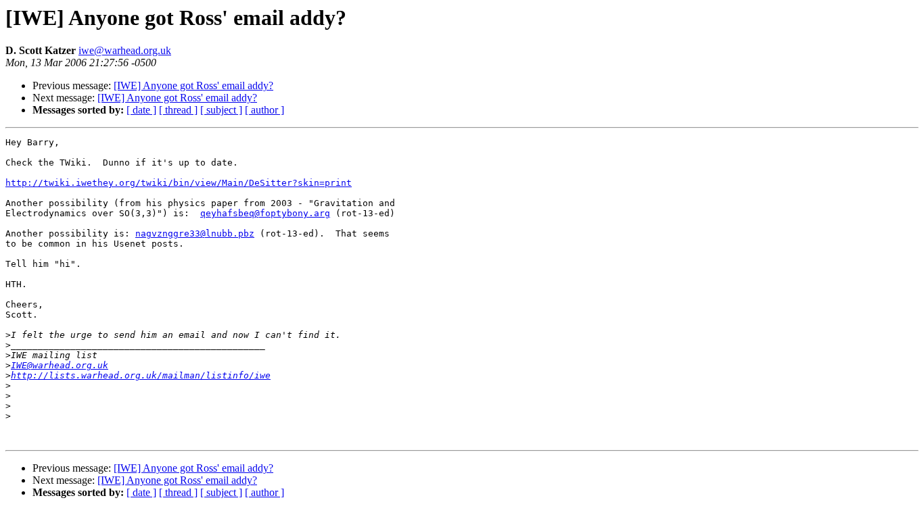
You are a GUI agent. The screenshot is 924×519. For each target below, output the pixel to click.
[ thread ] (178, 110)
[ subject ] (221, 110)
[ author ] (264, 110)
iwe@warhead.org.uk (124, 50)
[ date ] (141, 110)
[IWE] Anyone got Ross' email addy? (193, 85)
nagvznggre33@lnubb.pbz (194, 233)
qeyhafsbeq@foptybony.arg (265, 213)
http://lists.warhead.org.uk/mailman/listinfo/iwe (141, 375)
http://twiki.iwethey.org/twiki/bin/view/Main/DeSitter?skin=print (178, 183)
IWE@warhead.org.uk (59, 365)
